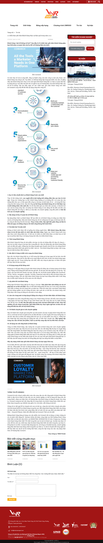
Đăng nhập (93, 1)
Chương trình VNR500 (62, 25)
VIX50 (56, 1)
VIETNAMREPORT (28, 1)
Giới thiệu (27, 25)
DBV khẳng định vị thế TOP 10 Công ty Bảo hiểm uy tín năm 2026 (13, 453)
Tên (8, 477)
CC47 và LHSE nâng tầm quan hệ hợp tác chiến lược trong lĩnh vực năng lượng (28, 453)
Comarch (12, 87)
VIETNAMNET (75, 1)
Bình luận (9, 496)
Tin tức (79, 25)
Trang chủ (14, 25)
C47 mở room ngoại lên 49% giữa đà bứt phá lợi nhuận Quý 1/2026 (43, 453)
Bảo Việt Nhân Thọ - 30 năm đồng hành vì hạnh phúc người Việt (58, 453)
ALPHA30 (62, 1)
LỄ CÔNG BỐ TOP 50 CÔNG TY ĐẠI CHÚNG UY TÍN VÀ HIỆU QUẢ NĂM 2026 (81, 97)
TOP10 (68, 1)
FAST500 (43, 1)
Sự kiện (90, 25)
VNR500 (37, 1)
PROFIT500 (50, 1)
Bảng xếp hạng (42, 25)
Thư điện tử (10, 481)
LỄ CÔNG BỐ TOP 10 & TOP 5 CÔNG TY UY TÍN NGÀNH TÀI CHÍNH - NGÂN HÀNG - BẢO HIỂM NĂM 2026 (82, 80)
